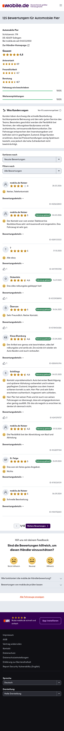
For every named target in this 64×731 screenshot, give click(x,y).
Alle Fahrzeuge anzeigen (32, 597)
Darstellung (9, 689)
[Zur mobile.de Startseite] (27, 6)
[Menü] (61, 5)
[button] (32, 198)
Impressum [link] (8, 635)
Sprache (7, 678)
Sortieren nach (9, 154)
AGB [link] (5, 639)
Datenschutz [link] (9, 653)
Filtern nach (8, 166)
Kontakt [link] (6, 648)
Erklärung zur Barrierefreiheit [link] (17, 662)
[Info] (60, 110)
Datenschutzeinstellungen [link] (16, 657)
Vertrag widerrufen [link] (12, 644)
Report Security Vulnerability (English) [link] (21, 666)
